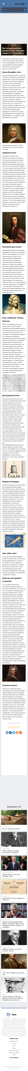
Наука (14, 1045)
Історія (14, 1043)
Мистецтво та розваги (14, 1052)
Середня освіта (16, 723)
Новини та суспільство (14, 1050)
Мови (14, 1048)
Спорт (14, 1055)
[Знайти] (24, 9)
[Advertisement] (14, 30)
